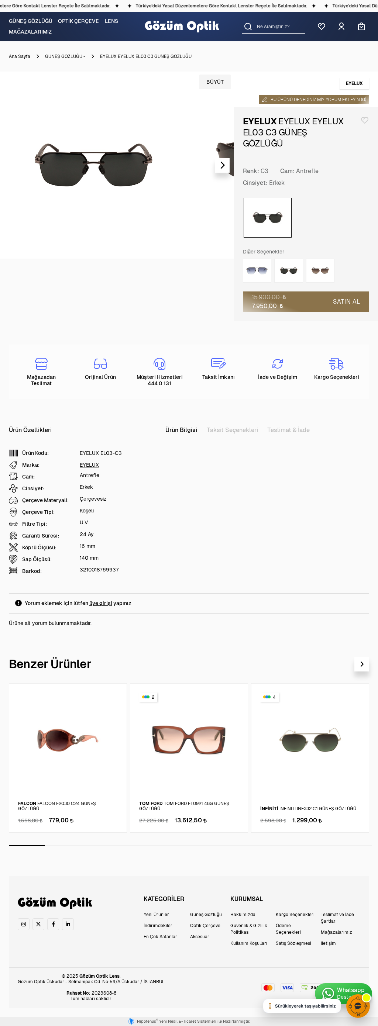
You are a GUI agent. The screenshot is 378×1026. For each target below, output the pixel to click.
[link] (24, 924)
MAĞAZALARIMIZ (30, 32)
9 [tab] (317, 845)
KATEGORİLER (164, 898)
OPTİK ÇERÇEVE (78, 21)
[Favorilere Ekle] (364, 120)
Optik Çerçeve (205, 925)
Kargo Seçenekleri (295, 914)
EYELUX (89, 465)
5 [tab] (172, 845)
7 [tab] (245, 845)
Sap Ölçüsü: (37, 559)
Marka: (30, 465)
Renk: (251, 171)
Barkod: (32, 571)
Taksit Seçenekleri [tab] (232, 429)
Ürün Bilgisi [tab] (181, 429)
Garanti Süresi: (40, 536)
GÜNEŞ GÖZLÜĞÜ (30, 21)
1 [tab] (27, 845)
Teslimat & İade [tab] (288, 429)
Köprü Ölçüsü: (39, 547)
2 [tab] (63, 845)
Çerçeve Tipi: (38, 512)
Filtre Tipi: (34, 524)
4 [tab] (136, 845)
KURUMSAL (246, 898)
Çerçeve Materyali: (45, 500)
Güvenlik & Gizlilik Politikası (248, 929)
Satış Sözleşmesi (293, 943)
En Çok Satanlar (160, 936)
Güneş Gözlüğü (206, 914)
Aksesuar (199, 936)
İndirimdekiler (158, 925)
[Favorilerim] (321, 26)
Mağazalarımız (336, 932)
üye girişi (100, 603)
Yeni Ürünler (156, 914)
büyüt (215, 82)
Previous (11, 165)
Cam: (287, 171)
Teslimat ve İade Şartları (337, 918)
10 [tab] (354, 845)
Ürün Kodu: (35, 453)
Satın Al (346, 301)
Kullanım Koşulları (248, 943)
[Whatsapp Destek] (343, 993)
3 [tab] (100, 845)
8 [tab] (281, 845)
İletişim (328, 943)
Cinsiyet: (255, 182)
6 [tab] (208, 845)
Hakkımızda (242, 914)
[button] (248, 26)
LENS (111, 21)
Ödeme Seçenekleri (288, 929)
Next (222, 165)
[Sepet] (361, 26)
